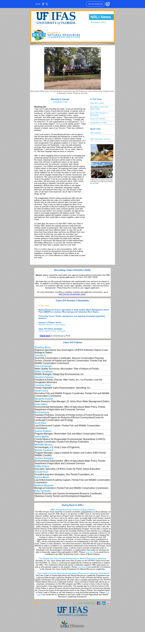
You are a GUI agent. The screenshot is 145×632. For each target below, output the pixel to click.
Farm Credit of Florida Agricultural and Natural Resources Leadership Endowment (73, 573)
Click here (45, 336)
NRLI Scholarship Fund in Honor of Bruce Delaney (73, 510)
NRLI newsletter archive (100, 139)
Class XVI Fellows (97, 119)
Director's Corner (97, 103)
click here (89, 552)
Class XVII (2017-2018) (79, 270)
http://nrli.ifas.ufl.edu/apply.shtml (72, 294)
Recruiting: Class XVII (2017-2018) (99, 108)
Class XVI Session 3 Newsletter (98, 114)
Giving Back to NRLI (98, 123)
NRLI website (95, 133)
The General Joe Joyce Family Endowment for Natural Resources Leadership (72, 558)
